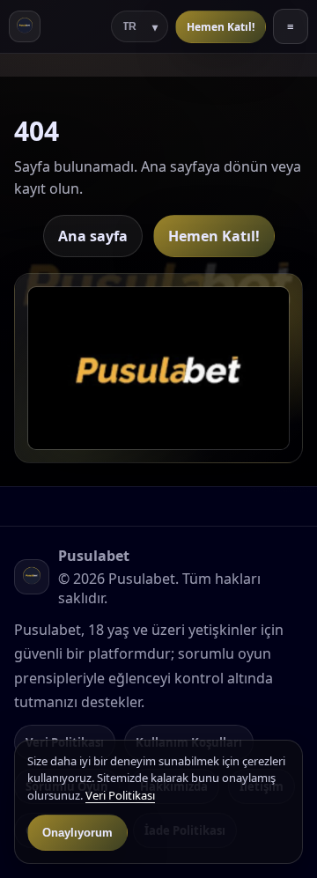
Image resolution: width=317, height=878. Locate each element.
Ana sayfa (93, 236)
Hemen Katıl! (220, 26)
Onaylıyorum (77, 832)
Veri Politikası (120, 795)
